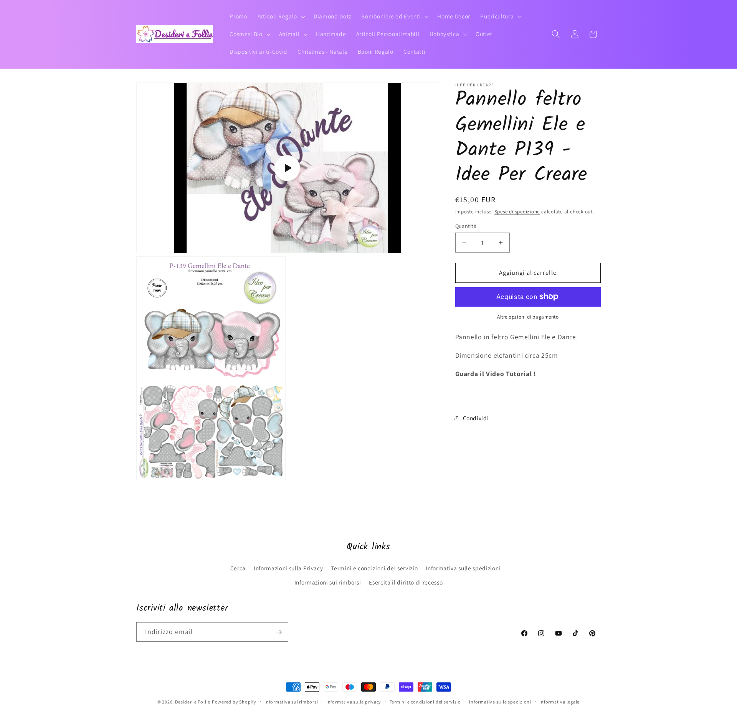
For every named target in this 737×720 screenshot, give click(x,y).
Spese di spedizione (517, 211)
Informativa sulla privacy (353, 702)
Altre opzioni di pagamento (528, 317)
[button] (281, 16)
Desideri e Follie (192, 702)
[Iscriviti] (278, 632)
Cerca (238, 568)
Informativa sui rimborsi (291, 702)
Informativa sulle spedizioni (463, 568)
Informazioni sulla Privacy (288, 568)
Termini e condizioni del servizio (374, 568)
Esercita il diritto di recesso (406, 582)
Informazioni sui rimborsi (327, 582)
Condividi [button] (476, 417)
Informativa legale (559, 702)
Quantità (466, 226)
